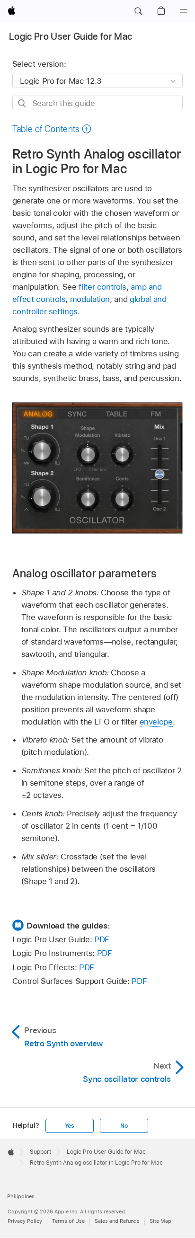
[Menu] (183, 11)
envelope (156, 721)
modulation (90, 299)
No (124, 1126)
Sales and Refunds (117, 1221)
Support (40, 1152)
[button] (138, 11)
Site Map (160, 1221)
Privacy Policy (25, 1221)
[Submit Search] (22, 103)
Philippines (21, 1196)
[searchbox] (97, 103)
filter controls (102, 287)
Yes (69, 1126)
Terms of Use (68, 1221)
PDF (101, 939)
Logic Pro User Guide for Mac (71, 36)
